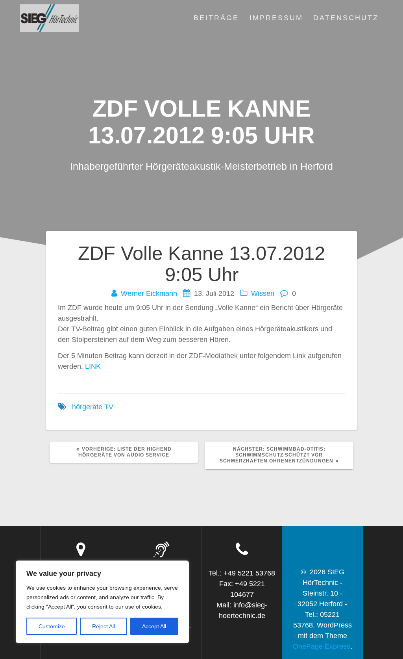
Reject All (103, 626)
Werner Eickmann (149, 293)
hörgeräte (87, 407)
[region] (102, 602)
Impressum (276, 18)
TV (108, 407)
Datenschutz (346, 18)
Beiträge (216, 18)
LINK (93, 366)
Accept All (154, 626)
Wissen (262, 293)
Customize (52, 626)
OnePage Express (321, 646)
